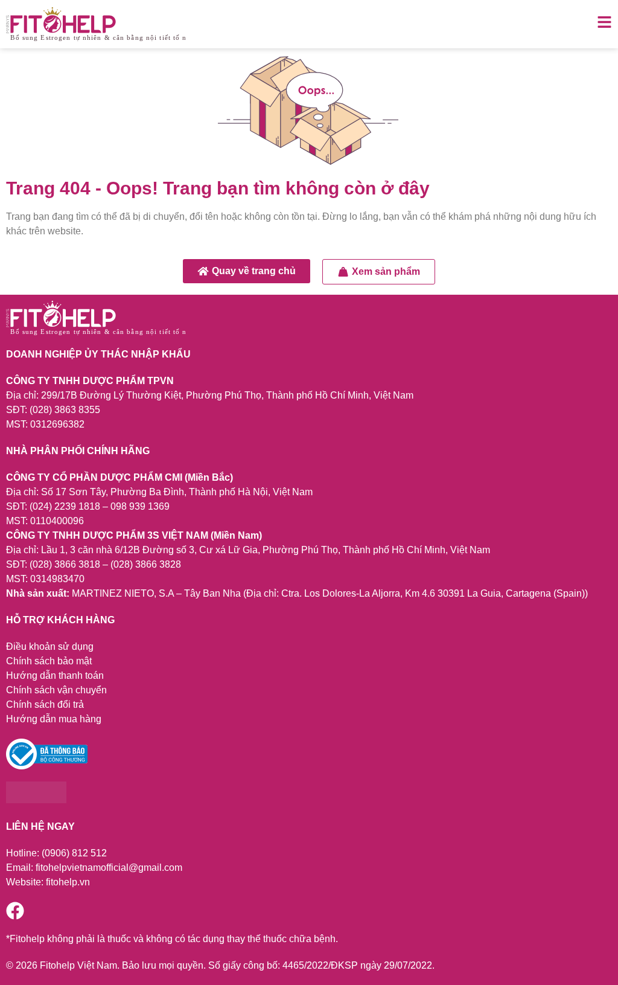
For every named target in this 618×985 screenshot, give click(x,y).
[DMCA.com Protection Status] (36, 800)
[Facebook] (15, 911)
